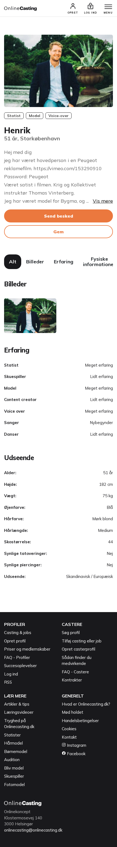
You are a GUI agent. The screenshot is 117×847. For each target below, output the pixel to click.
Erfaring (63, 261)
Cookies (69, 728)
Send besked (58, 216)
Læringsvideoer (18, 712)
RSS (8, 682)
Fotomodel (14, 784)
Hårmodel (13, 743)
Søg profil (71, 632)
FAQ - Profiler (17, 657)
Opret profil (15, 641)
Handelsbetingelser (80, 720)
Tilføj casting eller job (81, 641)
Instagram (76, 745)
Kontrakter (72, 680)
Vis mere (103, 201)
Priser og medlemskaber (27, 649)
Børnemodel (15, 751)
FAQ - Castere (75, 671)
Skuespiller (14, 776)
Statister (12, 735)
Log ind (11, 674)
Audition (12, 759)
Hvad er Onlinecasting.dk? (86, 704)
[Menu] (108, 7)
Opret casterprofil (78, 649)
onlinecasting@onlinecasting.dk (33, 830)
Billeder (35, 261)
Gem (58, 231)
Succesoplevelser (20, 665)
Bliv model (14, 768)
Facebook (75, 753)
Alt (12, 261)
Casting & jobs (17, 632)
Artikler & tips (16, 704)
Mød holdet (72, 712)
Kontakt (69, 737)
